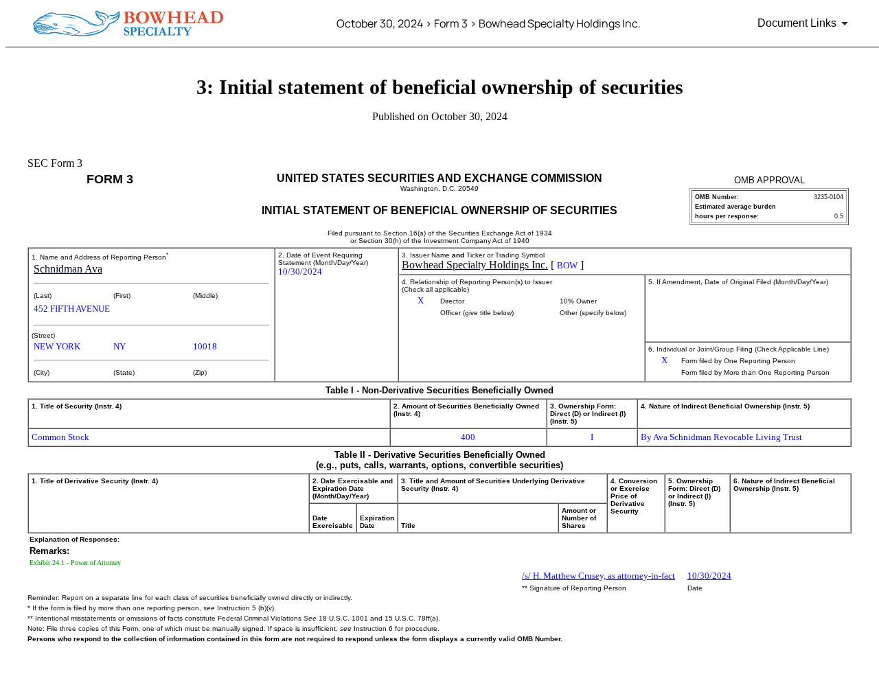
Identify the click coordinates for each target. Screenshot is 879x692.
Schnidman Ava (68, 269)
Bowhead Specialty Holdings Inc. (475, 264)
